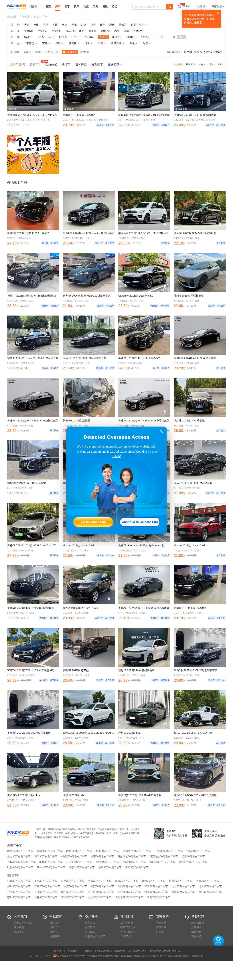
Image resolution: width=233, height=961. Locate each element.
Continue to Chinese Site (140, 522)
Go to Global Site (93, 522)
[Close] (161, 431)
